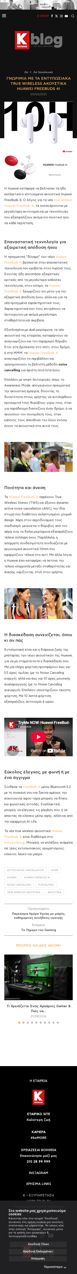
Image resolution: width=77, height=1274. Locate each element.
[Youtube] (66, 16)
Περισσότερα (53, 1267)
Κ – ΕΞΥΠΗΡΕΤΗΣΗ (38, 1195)
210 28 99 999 (38, 1161)
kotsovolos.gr (14, 842)
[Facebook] (52, 16)
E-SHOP (43, 16)
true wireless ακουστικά (23, 892)
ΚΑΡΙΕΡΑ (39, 1132)
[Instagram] (61, 16)
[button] (8, 989)
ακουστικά (54, 892)
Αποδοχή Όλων (38, 1244)
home (54, 870)
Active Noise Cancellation (25, 870)
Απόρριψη (38, 1258)
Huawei (12, 877)
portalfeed (46, 885)
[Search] (73, 16)
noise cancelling (19, 885)
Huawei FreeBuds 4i (43, 353)
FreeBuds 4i (31, 787)
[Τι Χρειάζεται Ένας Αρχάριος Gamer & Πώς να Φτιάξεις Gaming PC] (38, 977)
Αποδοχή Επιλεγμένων (38, 1251)
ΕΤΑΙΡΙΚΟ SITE (38, 1114)
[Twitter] (56, 16)
